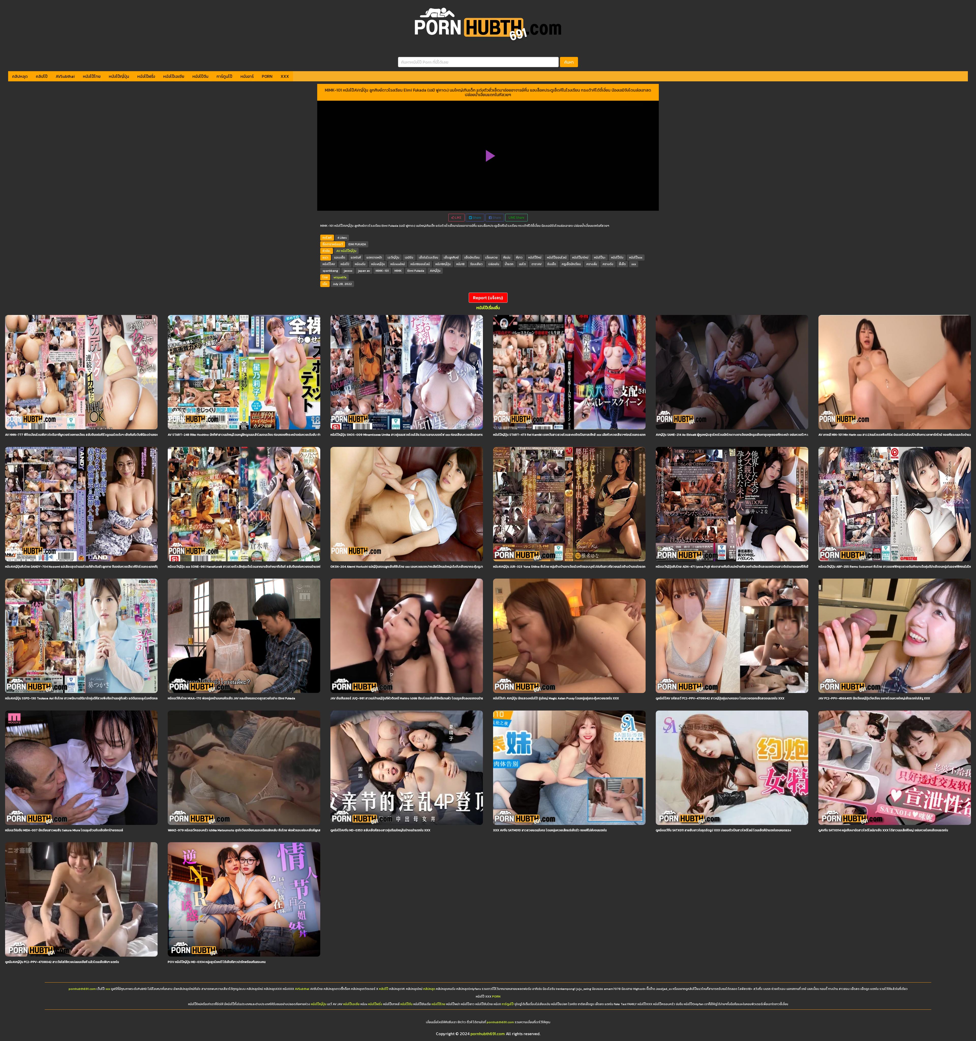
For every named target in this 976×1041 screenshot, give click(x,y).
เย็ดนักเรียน (472, 257)
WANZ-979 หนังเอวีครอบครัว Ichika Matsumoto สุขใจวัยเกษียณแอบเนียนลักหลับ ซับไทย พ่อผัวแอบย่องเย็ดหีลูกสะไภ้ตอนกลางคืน (254, 830)
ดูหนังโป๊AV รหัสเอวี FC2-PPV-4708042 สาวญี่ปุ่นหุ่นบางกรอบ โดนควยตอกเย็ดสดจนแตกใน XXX (720, 698)
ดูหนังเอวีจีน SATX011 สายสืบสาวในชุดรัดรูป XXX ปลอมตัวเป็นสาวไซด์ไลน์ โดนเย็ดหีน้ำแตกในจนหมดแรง (723, 830)
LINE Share (516, 217)
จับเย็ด (551, 264)
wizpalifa (339, 277)
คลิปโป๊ (42, 76)
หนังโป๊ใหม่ (534, 257)
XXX (285, 76)
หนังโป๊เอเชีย (173, 76)
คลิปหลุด (20, 76)
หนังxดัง (360, 264)
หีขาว (519, 257)
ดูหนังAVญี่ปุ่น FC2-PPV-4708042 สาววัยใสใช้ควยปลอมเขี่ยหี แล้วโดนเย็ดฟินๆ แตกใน (62, 962)
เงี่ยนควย (491, 257)
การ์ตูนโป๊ (224, 76)
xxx (633, 264)
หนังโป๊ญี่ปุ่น (119, 76)
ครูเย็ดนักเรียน (571, 264)
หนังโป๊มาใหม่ (580, 257)
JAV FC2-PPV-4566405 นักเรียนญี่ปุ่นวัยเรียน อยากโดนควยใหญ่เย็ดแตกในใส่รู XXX (874, 698)
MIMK (398, 270)
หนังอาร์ (247, 76)
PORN (267, 76)
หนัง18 (460, 264)
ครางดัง (608, 264)
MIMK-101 (382, 270)
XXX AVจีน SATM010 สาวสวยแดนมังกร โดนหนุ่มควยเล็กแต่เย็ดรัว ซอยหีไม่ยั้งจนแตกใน (550, 830)
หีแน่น (506, 257)
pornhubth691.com (82, 989)
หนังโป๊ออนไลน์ (557, 257)
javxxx (348, 270)
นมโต (522, 264)
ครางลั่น (591, 264)
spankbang (330, 270)
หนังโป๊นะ (599, 257)
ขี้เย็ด (622, 264)
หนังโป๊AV (329, 264)
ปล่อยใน (493, 264)
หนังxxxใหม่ (397, 264)
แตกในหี (356, 257)
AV (338, 251)
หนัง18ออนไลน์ (420, 264)
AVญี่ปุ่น (435, 270)
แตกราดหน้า (374, 257)
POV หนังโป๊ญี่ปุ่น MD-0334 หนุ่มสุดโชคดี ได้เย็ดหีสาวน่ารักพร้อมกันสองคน (217, 962)
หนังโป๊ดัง (617, 257)
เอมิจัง (409, 257)
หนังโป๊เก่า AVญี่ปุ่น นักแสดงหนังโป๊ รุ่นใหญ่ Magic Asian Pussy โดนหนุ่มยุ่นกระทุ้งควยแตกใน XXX (556, 698)
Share (476, 217)
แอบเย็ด (339, 257)
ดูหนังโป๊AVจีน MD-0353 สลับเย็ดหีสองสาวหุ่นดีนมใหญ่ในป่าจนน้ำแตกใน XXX (380, 830)
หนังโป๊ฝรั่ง (146, 76)
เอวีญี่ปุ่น (393, 257)
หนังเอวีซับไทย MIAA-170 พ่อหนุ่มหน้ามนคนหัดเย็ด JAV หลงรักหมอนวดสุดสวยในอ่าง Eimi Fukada (231, 698)
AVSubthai (65, 76)
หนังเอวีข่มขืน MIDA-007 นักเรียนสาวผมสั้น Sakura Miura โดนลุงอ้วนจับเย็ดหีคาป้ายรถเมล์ (64, 830)
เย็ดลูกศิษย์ (451, 257)
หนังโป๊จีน (200, 76)
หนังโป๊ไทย (92, 76)
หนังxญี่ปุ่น (378, 264)
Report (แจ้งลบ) (488, 297)
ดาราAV (536, 264)
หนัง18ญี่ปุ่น (443, 264)
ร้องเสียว (476, 264)
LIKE (457, 217)
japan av (364, 270)
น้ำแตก (509, 264)
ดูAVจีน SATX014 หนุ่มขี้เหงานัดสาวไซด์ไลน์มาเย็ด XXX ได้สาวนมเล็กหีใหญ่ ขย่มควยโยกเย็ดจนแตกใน (883, 830)
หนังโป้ (345, 264)
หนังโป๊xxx (635, 257)
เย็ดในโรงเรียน (428, 257)
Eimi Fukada (415, 270)
